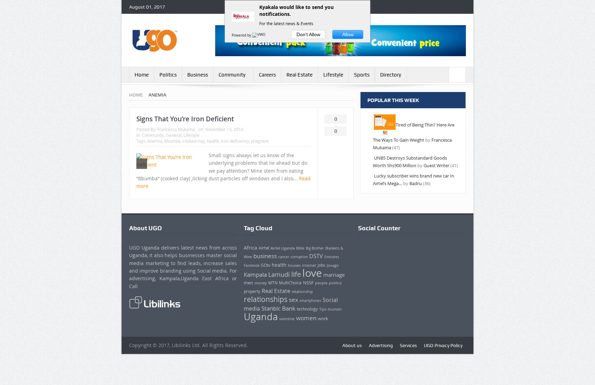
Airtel (264, 248)
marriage (334, 275)
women (306, 318)
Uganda (261, 316)
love (312, 273)
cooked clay (193, 141)
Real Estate (299, 75)
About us (352, 345)
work (323, 319)
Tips (322, 309)
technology (307, 309)
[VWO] (259, 35)
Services (408, 345)
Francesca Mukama (176, 129)
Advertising (381, 345)
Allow (348, 34)
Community (232, 75)
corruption (299, 256)
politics (335, 283)
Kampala (255, 274)
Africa (250, 247)
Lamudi (279, 274)
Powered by (242, 35)
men (248, 283)
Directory (390, 75)
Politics (168, 75)
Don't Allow (308, 34)
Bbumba (172, 141)
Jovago (333, 265)
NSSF (308, 283)
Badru (415, 183)
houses (294, 265)
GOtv (265, 265)
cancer (283, 257)
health (213, 141)
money (260, 282)
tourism (335, 309)
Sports (361, 75)
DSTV (316, 256)
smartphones (310, 300)
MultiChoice (290, 282)
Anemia (154, 141)
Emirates (331, 256)
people (321, 282)
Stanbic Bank (278, 308)
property (252, 291)
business (265, 256)
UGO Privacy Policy (443, 345)
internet (309, 265)
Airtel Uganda (283, 248)
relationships (266, 299)
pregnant (260, 141)
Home (142, 75)
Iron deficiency (235, 141)
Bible (300, 248)
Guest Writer (436, 165)
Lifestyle (333, 75)
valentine (287, 319)
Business (197, 75)
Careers (267, 75)
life (296, 274)
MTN (273, 283)
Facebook (251, 265)
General (173, 135)
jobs (321, 265)
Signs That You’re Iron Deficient (185, 118)
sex (293, 300)
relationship (302, 291)
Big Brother (315, 248)
